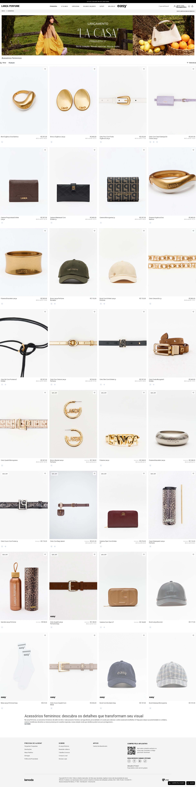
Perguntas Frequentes (31, 746)
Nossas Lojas (63, 759)
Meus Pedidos (28, 752)
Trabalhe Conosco (64, 752)
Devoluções (28, 749)
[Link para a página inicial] (3, 11)
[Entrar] (175, 6)
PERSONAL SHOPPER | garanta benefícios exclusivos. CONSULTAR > (98, 1)
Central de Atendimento (100, 746)
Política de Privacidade (31, 759)
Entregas (27, 756)
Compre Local (63, 756)
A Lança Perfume (64, 746)
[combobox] (166, 6)
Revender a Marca (64, 749)
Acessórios (11, 11)
